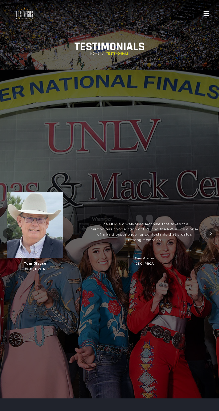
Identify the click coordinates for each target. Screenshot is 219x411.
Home (94, 53)
